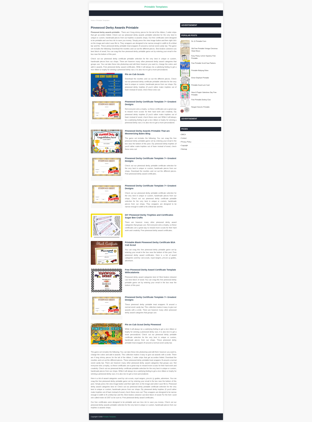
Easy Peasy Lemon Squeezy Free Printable (203, 57)
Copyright (184, 145)
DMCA (183, 134)
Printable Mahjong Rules (200, 70)
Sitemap (184, 149)
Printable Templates (156, 6)
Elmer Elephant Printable (200, 78)
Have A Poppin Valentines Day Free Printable (203, 93)
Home (93, 20)
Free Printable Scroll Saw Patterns (203, 63)
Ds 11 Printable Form (198, 41)
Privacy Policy (186, 142)
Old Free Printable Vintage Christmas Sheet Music (204, 50)
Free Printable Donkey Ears (201, 100)
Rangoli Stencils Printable (200, 107)
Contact (184, 138)
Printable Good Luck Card (200, 85)
